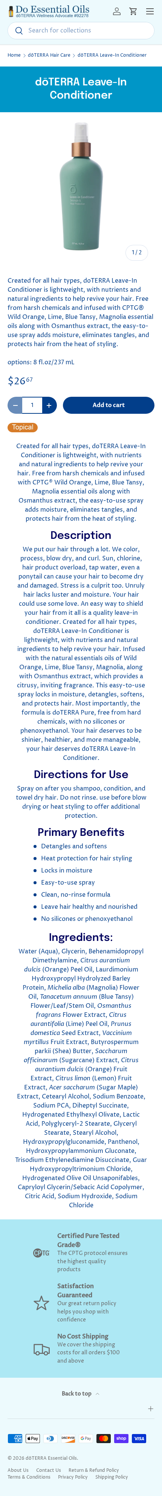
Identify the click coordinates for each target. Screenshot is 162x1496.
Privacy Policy (73, 1477)
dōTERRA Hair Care (49, 55)
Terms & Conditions (29, 1477)
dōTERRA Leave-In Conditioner (112, 55)
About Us (18, 1470)
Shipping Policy (111, 1477)
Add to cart (109, 405)
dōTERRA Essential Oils (51, 1458)
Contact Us (48, 1470)
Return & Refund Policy (94, 1470)
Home (14, 55)
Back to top (77, 1393)
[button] (133, 11)
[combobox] (81, 30)
